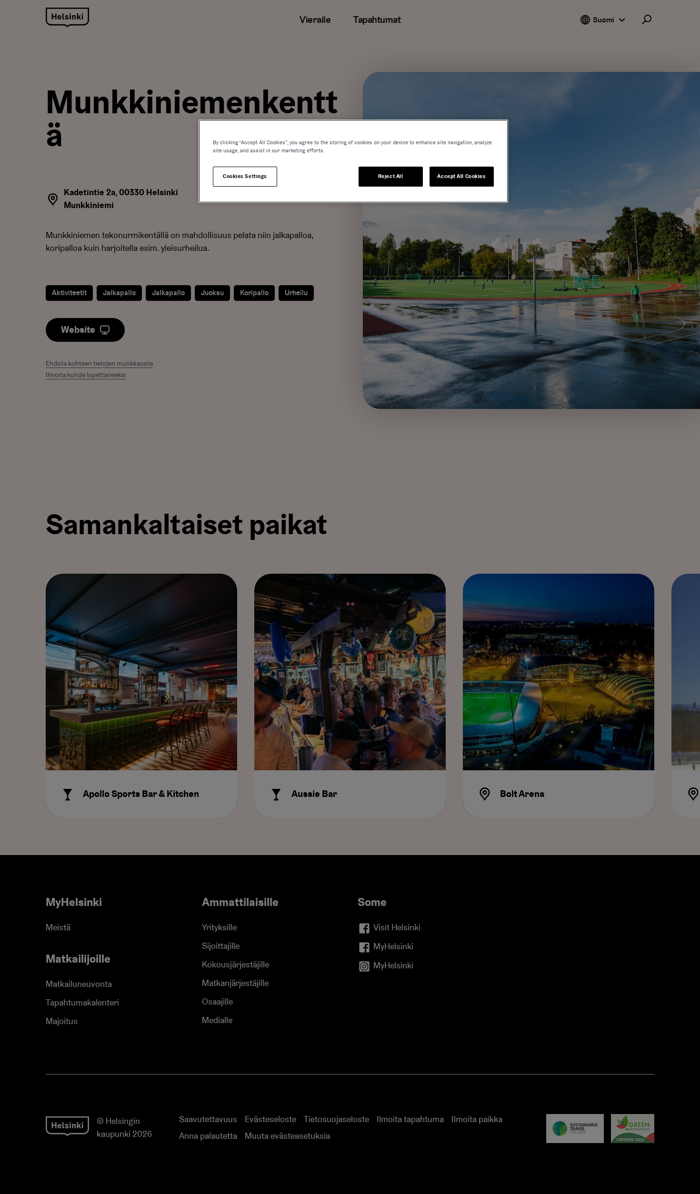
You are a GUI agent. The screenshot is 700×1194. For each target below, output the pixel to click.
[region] (353, 161)
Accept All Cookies (461, 176)
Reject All (390, 176)
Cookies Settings (245, 176)
